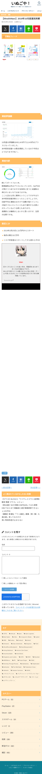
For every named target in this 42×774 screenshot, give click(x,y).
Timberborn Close (30, 667)
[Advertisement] (21, 88)
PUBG (32, 660)
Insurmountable (8, 653)
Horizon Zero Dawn (22, 650)
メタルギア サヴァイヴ (20, 677)
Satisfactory (25, 664)
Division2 (6, 644)
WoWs (28, 670)
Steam (6, 713)
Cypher (37, 637)
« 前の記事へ (7, 488)
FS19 (36, 644)
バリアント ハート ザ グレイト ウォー (28, 674)
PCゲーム (7, 699)
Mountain (37, 657)
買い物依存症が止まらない (12, 520)
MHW (28, 657)
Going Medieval (8, 650)
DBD (4, 640)
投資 (5, 473)
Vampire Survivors (17, 670)
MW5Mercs (6, 660)
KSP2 (22, 657)
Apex (20, 633)
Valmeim (6, 670)
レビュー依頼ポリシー (15, 767)
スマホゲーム (9, 719)
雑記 (6, 753)
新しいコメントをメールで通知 (15, 578)
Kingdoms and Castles (10, 657)
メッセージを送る (27, 767)
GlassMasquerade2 (26, 647)
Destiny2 (20, 640)
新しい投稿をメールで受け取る (15, 583)
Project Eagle (23, 660)
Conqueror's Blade (26, 637)
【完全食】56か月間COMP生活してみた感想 (19, 505)
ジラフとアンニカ (8, 674)
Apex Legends (29, 633)
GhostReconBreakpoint (10, 647)
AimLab (13, 633)
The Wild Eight (17, 667)
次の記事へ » (35, 488)
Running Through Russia (10, 664)
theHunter (6, 667)
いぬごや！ (21, 3)
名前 (3, 545)
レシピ (6, 726)
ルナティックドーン (9, 680)
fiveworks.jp (8, 280)
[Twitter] (21, 286)
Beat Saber (6, 637)
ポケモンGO (7, 677)
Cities (15, 637)
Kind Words (19, 653)
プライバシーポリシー (28, 11)
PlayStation (8, 706)
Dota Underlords (17, 644)
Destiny (12, 640)
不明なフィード (11, 36)
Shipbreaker (35, 664)
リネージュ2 (34, 677)
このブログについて (13, 11)
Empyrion (28, 644)
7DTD (5, 633)
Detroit (29, 640)
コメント (6, 554)
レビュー (7, 733)
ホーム (3, 11)
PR (15, 660)
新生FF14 (8, 746)
